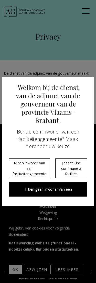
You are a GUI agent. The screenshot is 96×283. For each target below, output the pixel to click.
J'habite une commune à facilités (71, 168)
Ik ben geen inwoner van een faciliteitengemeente (48, 192)
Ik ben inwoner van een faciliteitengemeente (29, 168)
